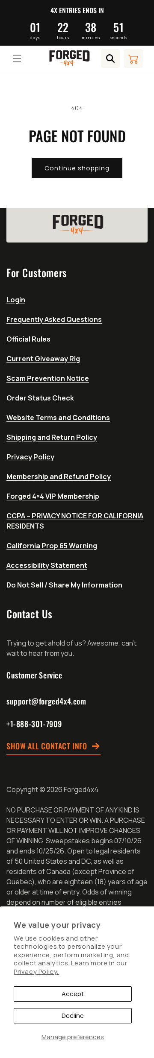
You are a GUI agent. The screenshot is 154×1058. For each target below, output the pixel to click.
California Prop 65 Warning (51, 545)
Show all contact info (46, 746)
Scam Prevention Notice (47, 378)
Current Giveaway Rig (43, 358)
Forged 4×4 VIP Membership (52, 496)
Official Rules (28, 339)
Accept (73, 993)
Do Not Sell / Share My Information (64, 585)
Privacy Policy (30, 457)
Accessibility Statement (46, 565)
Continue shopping (77, 168)
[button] (17, 58)
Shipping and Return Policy (51, 437)
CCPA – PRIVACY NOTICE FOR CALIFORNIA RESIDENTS (74, 521)
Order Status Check (40, 398)
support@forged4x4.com (46, 701)
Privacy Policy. (36, 971)
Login (15, 299)
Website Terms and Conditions (58, 417)
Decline (73, 1015)
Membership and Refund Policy (58, 476)
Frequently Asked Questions (54, 319)
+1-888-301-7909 (34, 723)
